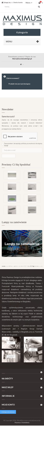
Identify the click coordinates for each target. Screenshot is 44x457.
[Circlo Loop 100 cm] (32, 175)
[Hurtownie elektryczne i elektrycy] (11, 356)
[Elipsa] (32, 198)
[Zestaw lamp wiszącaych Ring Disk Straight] (12, 175)
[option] (22, 182)
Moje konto (8, 404)
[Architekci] (11, 343)
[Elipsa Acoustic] (12, 210)
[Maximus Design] (22, 20)
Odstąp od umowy (8, 412)
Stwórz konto (18, 2)
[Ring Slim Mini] (12, 186)
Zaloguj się (7, 2)
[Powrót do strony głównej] (21, 64)
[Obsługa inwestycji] (33, 349)
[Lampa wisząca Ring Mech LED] (12, 198)
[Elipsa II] (32, 210)
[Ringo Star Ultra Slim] (32, 186)
